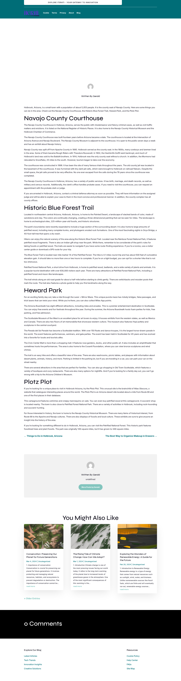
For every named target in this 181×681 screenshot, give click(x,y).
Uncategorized (90, 67)
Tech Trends (30, 660)
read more (30, 586)
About (71, 13)
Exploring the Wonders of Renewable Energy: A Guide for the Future (136, 557)
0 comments (103, 67)
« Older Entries (32, 598)
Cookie (46, 13)
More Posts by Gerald (91, 487)
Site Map (131, 668)
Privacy (63, 13)
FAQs (129, 664)
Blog (78, 13)
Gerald (96, 96)
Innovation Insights (33, 664)
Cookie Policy (133, 656)
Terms (54, 13)
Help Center (132, 660)
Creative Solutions (32, 668)
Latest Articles (30, 656)
